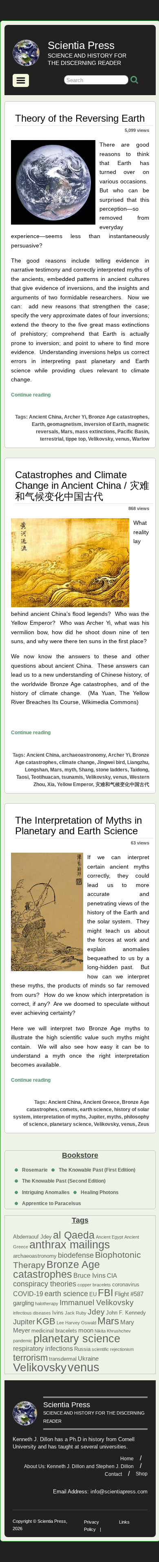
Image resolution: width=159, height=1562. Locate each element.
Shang (86, 770)
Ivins (58, 1313)
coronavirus (125, 1284)
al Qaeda (74, 1235)
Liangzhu (137, 762)
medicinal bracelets (54, 1331)
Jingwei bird (111, 762)
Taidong (139, 770)
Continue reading (31, 395)
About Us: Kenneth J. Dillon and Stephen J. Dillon (79, 1466)
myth (70, 770)
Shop (142, 1474)
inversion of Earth (104, 424)
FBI (105, 1292)
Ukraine (88, 1358)
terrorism (30, 1358)
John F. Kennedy (126, 1313)
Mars (108, 1320)
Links (124, 1522)
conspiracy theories (44, 1284)
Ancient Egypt (109, 1236)
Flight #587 (129, 1294)
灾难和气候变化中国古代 (122, 784)
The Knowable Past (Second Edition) (64, 1181)
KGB (45, 1321)
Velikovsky (39, 1367)
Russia (82, 1349)
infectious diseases (32, 1312)
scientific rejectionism (113, 1349)
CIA (112, 1275)
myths (114, 1117)
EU (93, 1294)
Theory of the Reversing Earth (80, 118)
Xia (51, 784)
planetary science (76, 1338)
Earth (38, 424)
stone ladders (112, 770)
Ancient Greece (101, 1102)
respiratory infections (43, 1348)
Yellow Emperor (75, 784)
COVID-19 (28, 1293)
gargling (23, 1303)
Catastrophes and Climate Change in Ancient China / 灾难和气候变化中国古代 (82, 485)
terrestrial (51, 439)
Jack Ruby (75, 1312)
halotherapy (46, 1303)
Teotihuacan (45, 777)
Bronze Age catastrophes (56, 1269)
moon (85, 1330)
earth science (66, 1294)
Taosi (22, 777)
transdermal (63, 1359)
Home (127, 1459)
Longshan (36, 770)
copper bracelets (94, 1284)
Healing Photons (100, 1192)
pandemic (22, 1340)
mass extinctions (95, 432)
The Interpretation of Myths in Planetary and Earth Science (78, 825)
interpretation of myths (59, 1117)
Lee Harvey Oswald (76, 1322)
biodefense (76, 1255)
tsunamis (72, 777)
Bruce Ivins (89, 1275)
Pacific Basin (132, 432)
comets (68, 1109)
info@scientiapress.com (119, 1491)
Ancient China (45, 417)
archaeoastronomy (35, 1256)
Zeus (143, 1124)
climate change (77, 762)
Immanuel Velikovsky (97, 1302)
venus (83, 1367)
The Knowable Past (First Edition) (97, 1170)
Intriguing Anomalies (46, 1192)
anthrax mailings (69, 1245)
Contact (113, 1474)
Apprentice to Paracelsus (51, 1203)
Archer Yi (75, 417)
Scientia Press (81, 45)
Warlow (140, 439)
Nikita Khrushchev (113, 1330)
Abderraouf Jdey (32, 1237)
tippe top (76, 439)
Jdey (96, 1312)
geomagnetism (64, 424)
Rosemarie (35, 1170)
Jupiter (24, 1322)
